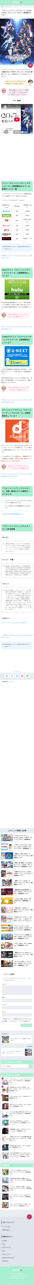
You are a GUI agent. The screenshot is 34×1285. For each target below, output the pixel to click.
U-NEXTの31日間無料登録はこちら (13, 514)
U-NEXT (4, 1240)
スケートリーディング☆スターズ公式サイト (14, 622)
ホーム (9, 1276)
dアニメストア (6, 1254)
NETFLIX (5, 1261)
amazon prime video (8, 1257)
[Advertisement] (17, 159)
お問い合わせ (6, 1230)
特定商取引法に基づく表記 (17, 1278)
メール (4, 1004)
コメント (4, 984)
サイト (4, 1011)
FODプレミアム (6, 1247)
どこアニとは (6, 1226)
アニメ (11, 681)
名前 (3, 997)
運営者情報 (15, 1276)
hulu (3, 1244)
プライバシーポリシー (17, 1281)
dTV (3, 1251)
